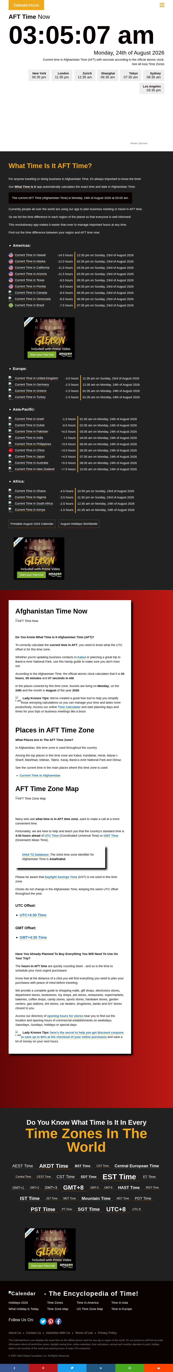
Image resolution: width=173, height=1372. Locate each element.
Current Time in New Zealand (34, 469)
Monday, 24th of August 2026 (129, 53)
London (62, 75)
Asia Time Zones (153, 64)
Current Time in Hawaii (30, 255)
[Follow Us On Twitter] (43, 1324)
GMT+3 (51, 1187)
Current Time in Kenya (30, 509)
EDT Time (89, 1177)
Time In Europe (121, 1309)
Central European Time (137, 1166)
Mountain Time (97, 1198)
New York (39, 75)
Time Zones (55, 1302)
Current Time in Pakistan (31, 431)
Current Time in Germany (32, 384)
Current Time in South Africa (34, 503)
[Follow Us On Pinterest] (51, 1324)
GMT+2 (35, 1187)
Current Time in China (29, 450)
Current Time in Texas (29, 280)
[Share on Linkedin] (100, 1368)
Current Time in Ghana (30, 491)
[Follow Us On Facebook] (58, 1324)
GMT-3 (94, 1187)
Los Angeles (152, 88)
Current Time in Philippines (33, 444)
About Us (15, 1333)
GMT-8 (108, 1187)
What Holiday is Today (24, 1309)
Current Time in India (29, 437)
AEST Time (23, 1166)
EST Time (120, 1177)
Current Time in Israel (29, 419)
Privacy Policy (107, 1333)
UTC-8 (136, 1209)
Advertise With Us (58, 1333)
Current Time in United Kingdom (36, 378)
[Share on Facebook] (14, 1368)
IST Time (30, 1198)
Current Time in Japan (30, 456)
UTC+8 (116, 1209)
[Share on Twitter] (72, 1368)
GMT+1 (19, 1187)
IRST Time (152, 1187)
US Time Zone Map (90, 1309)
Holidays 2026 (18, 1302)
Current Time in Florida (30, 286)
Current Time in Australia (31, 463)
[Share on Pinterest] (43, 1368)
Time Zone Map (57, 1309)
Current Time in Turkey (30, 397)
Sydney (154, 75)
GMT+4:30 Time (33, 937)
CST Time (66, 1176)
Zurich (85, 75)
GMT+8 (74, 1187)
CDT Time (102, 1165)
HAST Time (129, 1187)
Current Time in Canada (31, 292)
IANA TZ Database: (36, 854)
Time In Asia (119, 1302)
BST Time (83, 1166)
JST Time (52, 1198)
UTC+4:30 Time (33, 915)
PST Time (44, 1209)
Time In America (87, 1302)
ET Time (149, 1177)
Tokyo (131, 75)
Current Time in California (32, 267)
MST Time (123, 1198)
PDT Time (143, 1198)
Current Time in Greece (30, 390)
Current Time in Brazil (29, 305)
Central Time (24, 1176)
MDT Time (70, 1198)
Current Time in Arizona (31, 274)
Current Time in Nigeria (30, 497)
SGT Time (89, 1209)
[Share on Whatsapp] (129, 1368)
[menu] (162, 5)
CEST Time (44, 1176)
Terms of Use (84, 1333)
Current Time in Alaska (30, 261)
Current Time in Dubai (29, 425)
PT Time (67, 1209)
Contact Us (33, 1333)
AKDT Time (54, 1166)
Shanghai (108, 75)
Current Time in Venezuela (33, 299)
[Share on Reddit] (158, 1368)
